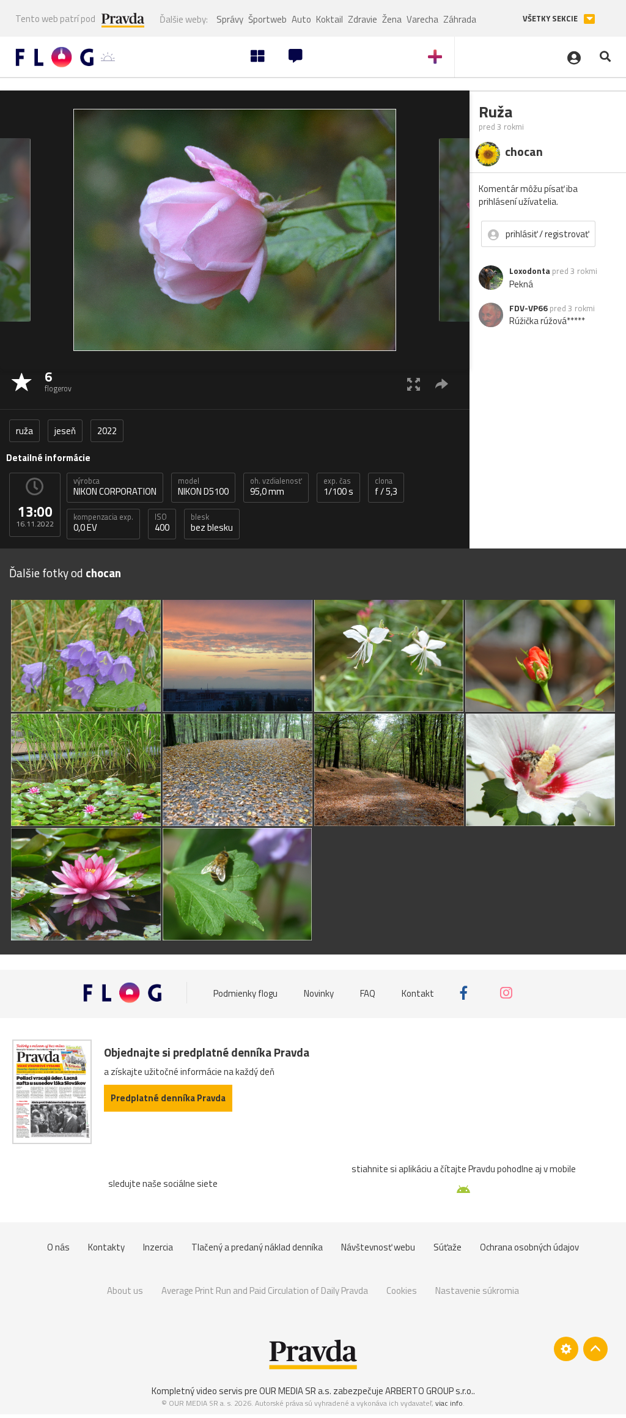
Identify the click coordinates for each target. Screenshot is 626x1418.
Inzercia (158, 1247)
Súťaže (447, 1247)
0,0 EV (103, 522)
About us (125, 1290)
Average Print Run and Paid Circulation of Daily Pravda (264, 1290)
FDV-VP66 (528, 308)
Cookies (401, 1290)
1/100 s (338, 486)
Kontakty (106, 1247)
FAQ (367, 993)
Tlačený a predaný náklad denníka (257, 1247)
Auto (301, 19)
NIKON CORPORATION (114, 486)
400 (162, 522)
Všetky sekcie (551, 18)
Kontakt (418, 993)
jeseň (65, 431)
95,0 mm (276, 486)
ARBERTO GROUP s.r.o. (429, 1391)
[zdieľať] (441, 383)
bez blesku (212, 522)
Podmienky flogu (245, 993)
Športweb (267, 19)
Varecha (422, 19)
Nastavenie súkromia (477, 1290)
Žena (392, 19)
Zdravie (362, 19)
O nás (58, 1247)
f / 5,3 (386, 486)
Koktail (329, 19)
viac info (449, 1403)
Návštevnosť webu (378, 1247)
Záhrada (459, 19)
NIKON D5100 (203, 486)
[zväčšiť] (413, 383)
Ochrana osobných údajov (529, 1247)
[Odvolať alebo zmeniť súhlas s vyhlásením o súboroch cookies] (566, 1349)
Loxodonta (529, 271)
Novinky (319, 993)
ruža (24, 431)
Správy (229, 19)
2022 (107, 431)
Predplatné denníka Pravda (168, 1098)
